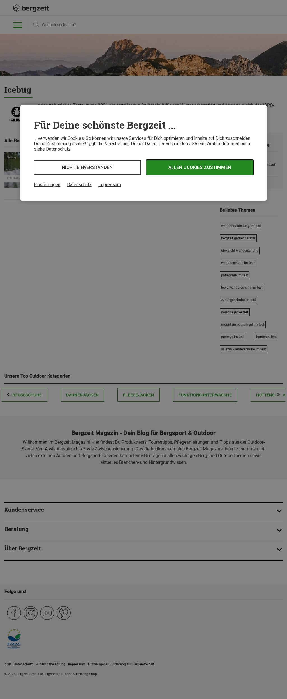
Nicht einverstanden (87, 167)
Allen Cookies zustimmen (199, 167)
